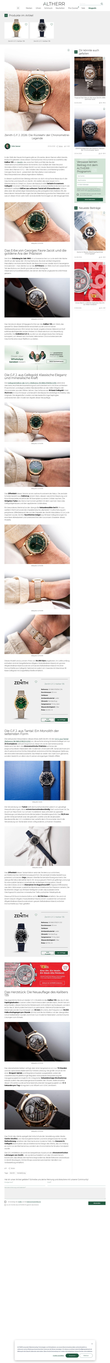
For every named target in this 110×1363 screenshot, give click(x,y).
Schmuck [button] (48, 8)
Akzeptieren (72, 1355)
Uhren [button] (38, 8)
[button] (18, 7)
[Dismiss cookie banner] (92, 1344)
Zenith (20, 162)
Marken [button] (29, 8)
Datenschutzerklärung (94, 190)
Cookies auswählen (58, 1355)
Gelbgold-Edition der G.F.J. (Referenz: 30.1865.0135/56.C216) (32, 383)
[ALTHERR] (54, 4)
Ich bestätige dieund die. (24, 1202)
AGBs (20, 1202)
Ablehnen (86, 1355)
